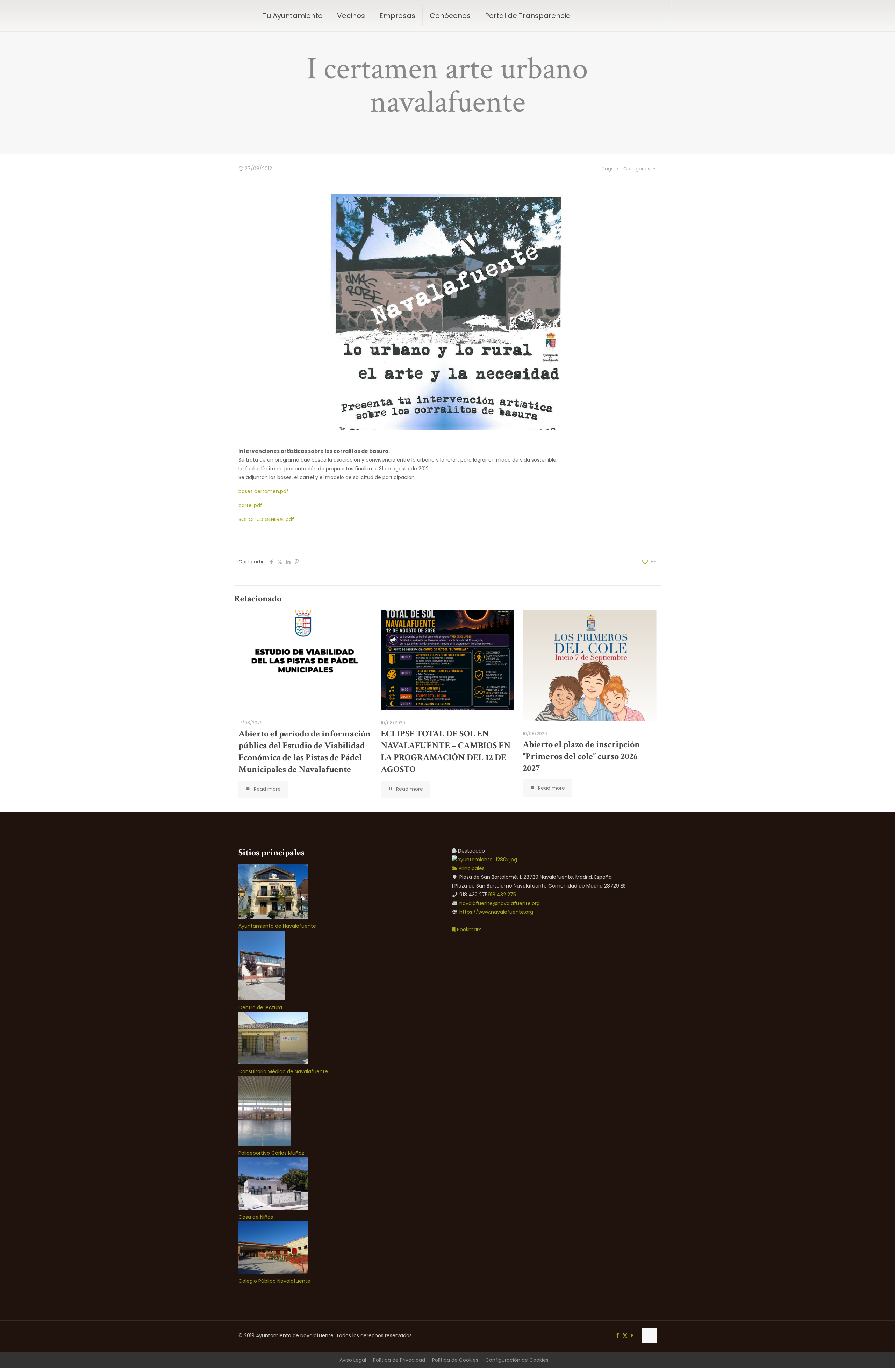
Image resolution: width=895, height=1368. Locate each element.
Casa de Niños (255, 1216)
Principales (471, 868)
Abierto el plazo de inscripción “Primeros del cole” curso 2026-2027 (581, 756)
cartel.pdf (250, 505)
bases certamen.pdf (263, 491)
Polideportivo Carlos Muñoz (271, 1152)
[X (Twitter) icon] (625, 1335)
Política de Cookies (455, 1359)
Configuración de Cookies (517, 1359)
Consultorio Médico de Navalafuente (283, 1071)
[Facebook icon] (617, 1335)
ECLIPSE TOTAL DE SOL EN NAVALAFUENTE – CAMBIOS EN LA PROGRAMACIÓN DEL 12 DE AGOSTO (446, 751)
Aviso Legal (352, 1359)
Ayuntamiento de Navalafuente (277, 925)
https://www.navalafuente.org (496, 912)
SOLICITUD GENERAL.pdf (266, 519)
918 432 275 (502, 894)
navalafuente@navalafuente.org (499, 903)
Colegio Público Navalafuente (274, 1280)
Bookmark (468, 929)
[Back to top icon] (649, 1335)
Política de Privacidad (399, 1359)
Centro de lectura (260, 1007)
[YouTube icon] (632, 1335)
